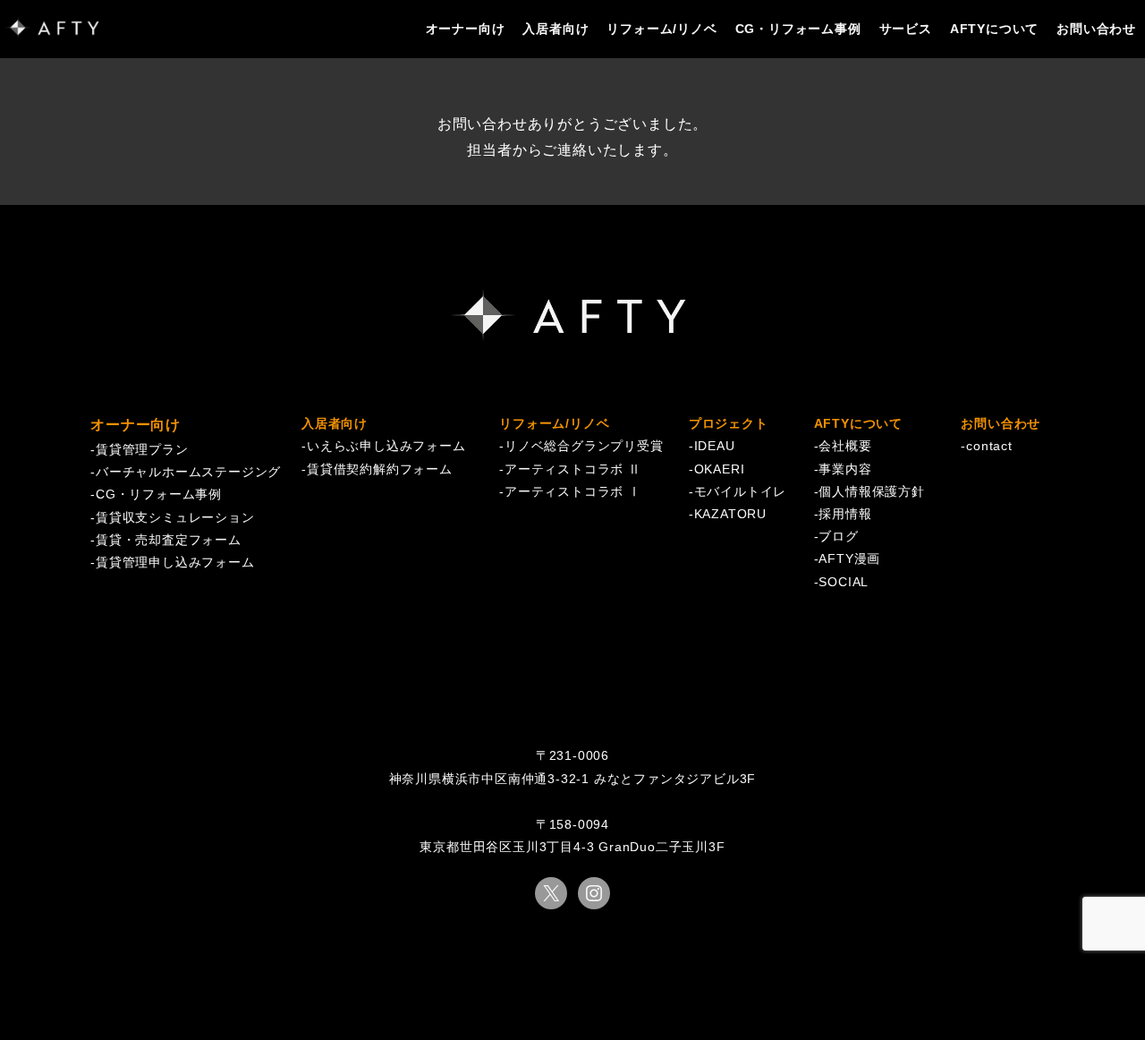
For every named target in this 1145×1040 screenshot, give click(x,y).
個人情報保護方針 (871, 491)
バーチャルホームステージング (188, 472)
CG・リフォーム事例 (159, 494)
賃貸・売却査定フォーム (169, 540)
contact (989, 446)
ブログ (838, 536)
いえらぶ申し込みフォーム (386, 446)
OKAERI (719, 469)
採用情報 (844, 514)
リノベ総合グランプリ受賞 (584, 446)
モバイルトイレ (740, 491)
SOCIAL (843, 582)
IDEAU (714, 446)
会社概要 (844, 446)
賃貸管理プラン (142, 449)
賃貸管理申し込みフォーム (175, 562)
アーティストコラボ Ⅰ (573, 491)
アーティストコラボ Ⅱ (573, 469)
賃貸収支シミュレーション (175, 517)
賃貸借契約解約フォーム (380, 469)
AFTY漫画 (849, 558)
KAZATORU (730, 514)
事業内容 (844, 469)
